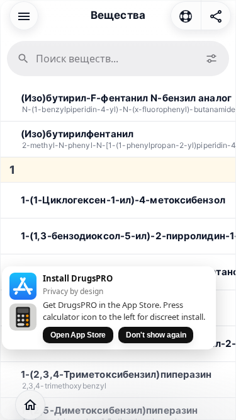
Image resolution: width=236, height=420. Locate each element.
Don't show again (156, 335)
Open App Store (78, 335)
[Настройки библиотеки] (211, 58)
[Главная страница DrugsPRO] (30, 405)
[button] (24, 15)
